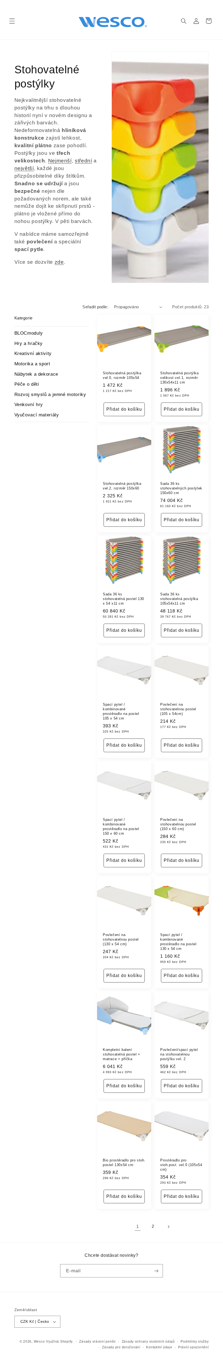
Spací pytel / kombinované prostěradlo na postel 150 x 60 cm (121, 827)
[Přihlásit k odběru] (156, 1270)
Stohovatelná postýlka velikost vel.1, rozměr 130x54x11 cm (179, 377)
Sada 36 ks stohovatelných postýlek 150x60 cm (181, 488)
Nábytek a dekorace (36, 374)
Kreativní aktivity (33, 353)
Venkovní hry (28, 404)
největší (24, 168)
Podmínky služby (195, 1341)
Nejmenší (60, 161)
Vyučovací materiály (36, 414)
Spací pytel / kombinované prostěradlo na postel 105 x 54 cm (121, 712)
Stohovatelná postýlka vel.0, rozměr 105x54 (122, 375)
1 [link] (137, 1226)
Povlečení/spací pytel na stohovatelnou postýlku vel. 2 (179, 1054)
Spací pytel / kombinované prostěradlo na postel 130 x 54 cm (178, 942)
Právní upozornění (193, 1347)
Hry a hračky (28, 343)
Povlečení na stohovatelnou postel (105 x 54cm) (178, 709)
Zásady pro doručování (121, 1347)
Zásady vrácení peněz (97, 1341)
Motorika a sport (32, 363)
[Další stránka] (168, 1226)
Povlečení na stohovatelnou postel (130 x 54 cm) (121, 939)
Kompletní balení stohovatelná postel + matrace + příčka (121, 1054)
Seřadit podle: (95, 307)
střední (83, 161)
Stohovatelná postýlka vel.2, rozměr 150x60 (122, 486)
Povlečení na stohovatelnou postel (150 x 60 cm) (178, 824)
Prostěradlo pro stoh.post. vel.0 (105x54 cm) (181, 1164)
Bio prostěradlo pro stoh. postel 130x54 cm (124, 1162)
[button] (12, 21)
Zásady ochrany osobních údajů (148, 1341)
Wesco (39, 1341)
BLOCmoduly (28, 333)
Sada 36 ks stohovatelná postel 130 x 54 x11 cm (123, 598)
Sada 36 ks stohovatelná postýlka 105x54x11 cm (179, 598)
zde (59, 262)
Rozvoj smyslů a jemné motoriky (50, 394)
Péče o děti (26, 384)
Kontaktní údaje (159, 1347)
